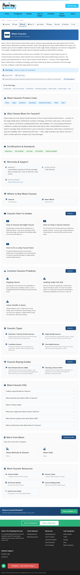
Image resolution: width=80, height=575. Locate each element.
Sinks (65, 542)
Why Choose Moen (18, 88)
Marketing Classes (32, 537)
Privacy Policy (42, 573)
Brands (29, 13)
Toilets (65, 537)
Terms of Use (34, 573)
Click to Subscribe (48, 523)
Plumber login (72, 6)
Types (15, 24)
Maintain (66, 24)
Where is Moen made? (13, 405)
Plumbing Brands (50, 534)
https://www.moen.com (15, 182)
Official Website (70, 79)
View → (8, 456)
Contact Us (4, 557)
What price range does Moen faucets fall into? (22, 412)
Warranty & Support (41, 88)
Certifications (30, 88)
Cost (73, 24)
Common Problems (50, 540)
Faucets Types (62, 88)
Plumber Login (5, 554)
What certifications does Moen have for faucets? (23, 425)
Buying (50, 24)
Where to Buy (53, 88)
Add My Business (32, 534)
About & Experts (50, 542)
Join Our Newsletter (30, 523)
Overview (7, 24)
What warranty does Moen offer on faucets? (22, 398)
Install (58, 24)
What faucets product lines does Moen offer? (22, 418)
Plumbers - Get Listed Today (23, 566)
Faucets (9, 20)
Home (7, 13)
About (73, 13)
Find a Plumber (62, 15)
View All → (71, 213)
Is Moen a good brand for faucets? (18, 391)
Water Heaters (67, 534)
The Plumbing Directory (12, 573)
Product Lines (8, 88)
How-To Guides (40, 15)
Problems (51, 13)
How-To (32, 24)
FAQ (69, 88)
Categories (18, 13)
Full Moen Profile (69, 437)
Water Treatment (68, 545)
